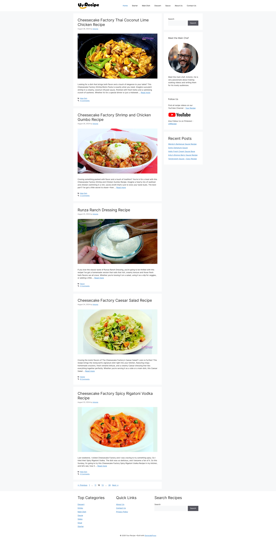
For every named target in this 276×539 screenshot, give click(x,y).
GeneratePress (150, 535)
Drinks (80, 508)
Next (115, 485)
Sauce (167, 6)
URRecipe (172, 124)
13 (102, 485)
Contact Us (191, 6)
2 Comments (85, 195)
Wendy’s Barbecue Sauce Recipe (182, 144)
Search (171, 19)
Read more (145, 92)
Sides (80, 519)
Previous (82, 485)
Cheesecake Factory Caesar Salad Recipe (115, 300)
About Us (179, 6)
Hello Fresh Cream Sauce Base (181, 151)
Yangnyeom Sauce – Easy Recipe (182, 159)
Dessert (157, 6)
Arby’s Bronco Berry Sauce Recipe (183, 155)
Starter (135, 6)
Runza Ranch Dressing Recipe (104, 210)
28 (109, 485)
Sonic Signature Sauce (178, 148)
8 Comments (85, 379)
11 (95, 485)
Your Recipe (190, 108)
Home (125, 6)
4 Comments (85, 101)
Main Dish (146, 6)
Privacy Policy (122, 512)
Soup (80, 523)
